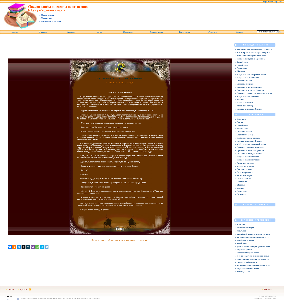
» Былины (239, 99)
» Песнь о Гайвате (243, 178)
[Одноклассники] (14, 247)
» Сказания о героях (244, 83)
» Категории (240, 119)
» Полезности (241, 191)
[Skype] (42, 247)
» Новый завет (241, 65)
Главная (14, 32)
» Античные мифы (243, 175)
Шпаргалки (184, 32)
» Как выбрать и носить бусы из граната (253, 52)
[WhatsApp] (37, 247)
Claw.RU (272, 296)
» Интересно (240, 194)
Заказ (99, 32)
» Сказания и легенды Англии (248, 87)
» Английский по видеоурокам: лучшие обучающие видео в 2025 (255, 49)
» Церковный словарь (245, 134)
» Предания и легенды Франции (249, 90)
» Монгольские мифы (244, 102)
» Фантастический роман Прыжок (250, 55)
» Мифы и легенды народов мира (250, 58)
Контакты (268, 289)
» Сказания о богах (243, 80)
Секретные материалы (272, 1)
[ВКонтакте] (10, 247)
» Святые (239, 122)
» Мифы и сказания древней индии (250, 74)
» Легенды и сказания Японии (248, 108)
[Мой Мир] (19, 247)
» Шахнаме (240, 71)
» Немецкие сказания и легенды (249, 147)
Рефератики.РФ (269, 298)
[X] (23, 247)
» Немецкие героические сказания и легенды (255, 93)
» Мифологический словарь (247, 137)
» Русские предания (244, 172)
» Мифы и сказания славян (247, 96)
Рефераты (212, 32)
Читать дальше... (244, 271)
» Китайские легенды (244, 105)
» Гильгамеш (241, 68)
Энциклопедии (156, 32)
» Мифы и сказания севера (247, 77)
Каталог (71, 32)
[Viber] (33, 247)
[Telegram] (46, 247)
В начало (43, 32)
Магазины (127, 32)
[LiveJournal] (28, 247)
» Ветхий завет (241, 61)
